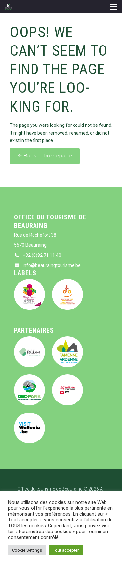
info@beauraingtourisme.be (52, 265)
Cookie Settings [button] (27, 550)
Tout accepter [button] (66, 550)
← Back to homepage (45, 156)
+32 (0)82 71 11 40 (42, 255)
